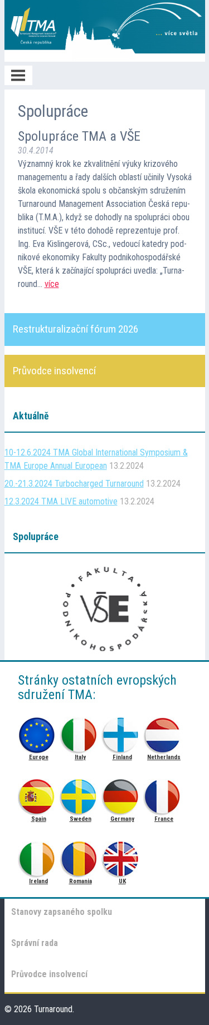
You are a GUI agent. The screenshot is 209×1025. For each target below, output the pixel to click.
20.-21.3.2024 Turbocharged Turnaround (74, 483)
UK (122, 856)
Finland (122, 732)
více (52, 284)
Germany (122, 794)
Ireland (39, 856)
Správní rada (34, 943)
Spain (39, 794)
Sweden (80, 794)
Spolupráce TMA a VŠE (79, 136)
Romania (80, 856)
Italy (80, 732)
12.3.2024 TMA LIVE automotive (61, 501)
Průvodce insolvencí (49, 974)
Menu (18, 75)
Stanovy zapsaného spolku (61, 912)
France (164, 794)
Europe (39, 732)
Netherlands (164, 732)
